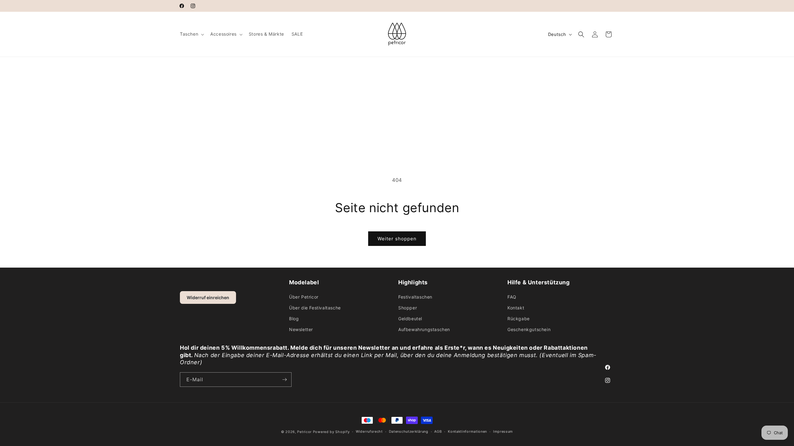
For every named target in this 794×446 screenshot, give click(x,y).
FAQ (511, 297)
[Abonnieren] (284, 379)
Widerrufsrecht (369, 431)
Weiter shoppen (397, 239)
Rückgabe (518, 318)
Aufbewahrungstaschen (424, 329)
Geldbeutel (410, 318)
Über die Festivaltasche (315, 307)
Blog (294, 318)
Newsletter (301, 329)
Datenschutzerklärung (408, 431)
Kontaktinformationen (467, 431)
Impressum (503, 431)
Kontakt (515, 307)
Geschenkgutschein (529, 329)
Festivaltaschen (415, 297)
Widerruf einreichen (208, 297)
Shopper (407, 307)
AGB (438, 431)
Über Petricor (304, 297)
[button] (191, 34)
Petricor (304, 432)
